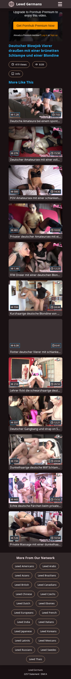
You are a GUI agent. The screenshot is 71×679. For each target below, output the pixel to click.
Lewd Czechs (47, 594)
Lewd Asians (22, 575)
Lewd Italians (46, 622)
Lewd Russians (23, 649)
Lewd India (23, 622)
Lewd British (22, 584)
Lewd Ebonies (47, 603)
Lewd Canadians (47, 584)
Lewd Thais (35, 659)
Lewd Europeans (23, 612)
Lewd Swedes (48, 649)
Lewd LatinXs (22, 640)
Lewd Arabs (49, 566)
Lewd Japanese (23, 631)
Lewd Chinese (24, 594)
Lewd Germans (29, 4)
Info (17, 73)
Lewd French (49, 612)
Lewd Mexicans (47, 640)
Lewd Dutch (23, 603)
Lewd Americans (24, 566)
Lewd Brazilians (47, 575)
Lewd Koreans (48, 631)
